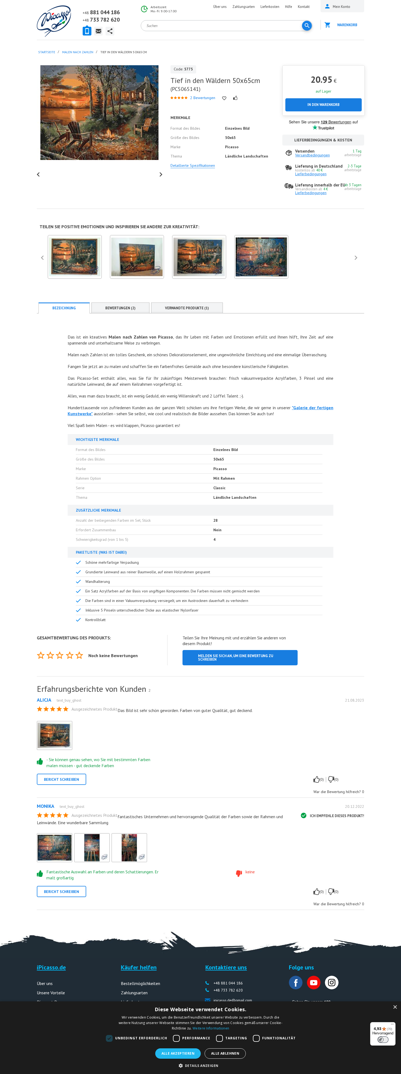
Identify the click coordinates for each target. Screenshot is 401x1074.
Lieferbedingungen (311, 173)
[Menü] (392, 1025)
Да (316, 779)
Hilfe (288, 6)
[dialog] (200, 1037)
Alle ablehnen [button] (225, 1053)
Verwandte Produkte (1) (187, 308)
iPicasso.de (51, 967)
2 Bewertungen (202, 97)
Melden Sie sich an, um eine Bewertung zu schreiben (235, 658)
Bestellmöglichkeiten (140, 983)
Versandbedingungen (312, 155)
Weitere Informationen (211, 1028)
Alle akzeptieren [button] (177, 1053)
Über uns (220, 6)
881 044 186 (101, 12)
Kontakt (304, 6)
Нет (331, 779)
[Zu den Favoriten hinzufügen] (224, 98)
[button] (201, 1065)
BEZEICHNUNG (64, 308)
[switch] (383, 1039)
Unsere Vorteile (51, 992)
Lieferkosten (270, 6)
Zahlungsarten (243, 6)
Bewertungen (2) (120, 308)
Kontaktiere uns (226, 967)
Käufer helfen (139, 967)
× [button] (395, 1007)
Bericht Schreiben (61, 779)
